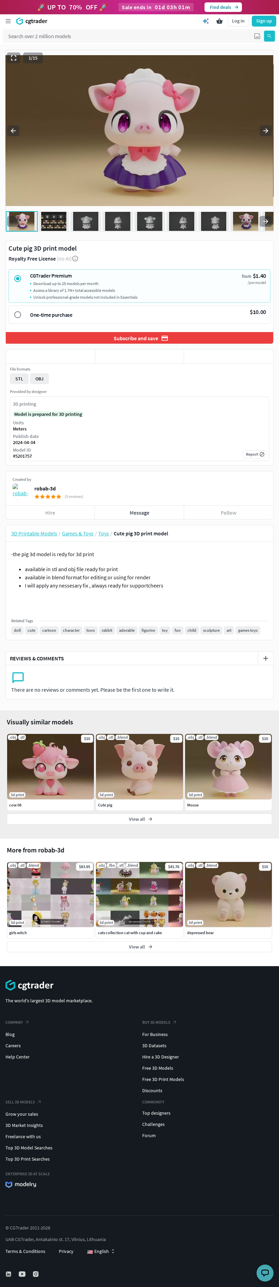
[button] (257, 36)
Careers (13, 1045)
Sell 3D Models (20, 1101)
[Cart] (219, 21)
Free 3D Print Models (163, 1079)
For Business (155, 1034)
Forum (149, 1135)
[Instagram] (36, 1274)
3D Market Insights (24, 1125)
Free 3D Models (157, 1068)
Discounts (152, 1090)
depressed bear (200, 932)
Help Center (17, 1057)
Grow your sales (21, 1114)
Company (14, 1022)
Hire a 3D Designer (160, 1057)
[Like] (50, 356)
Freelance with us (23, 1136)
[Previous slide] (13, 130)
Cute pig (105, 804)
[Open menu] (8, 21)
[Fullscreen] (13, 57)
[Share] (228, 356)
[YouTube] (23, 1274)
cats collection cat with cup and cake (130, 932)
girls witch (18, 932)
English (98, 1251)
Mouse (193, 804)
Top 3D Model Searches (28, 1148)
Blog (10, 1034)
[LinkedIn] (9, 1274)
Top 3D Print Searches (27, 1159)
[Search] (269, 36)
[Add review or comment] (266, 658)
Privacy (66, 1251)
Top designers (156, 1113)
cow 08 (15, 804)
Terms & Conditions (25, 1251)
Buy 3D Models (156, 1022)
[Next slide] (266, 130)
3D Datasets (154, 1045)
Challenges (153, 1124)
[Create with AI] (205, 21)
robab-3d (45, 488)
